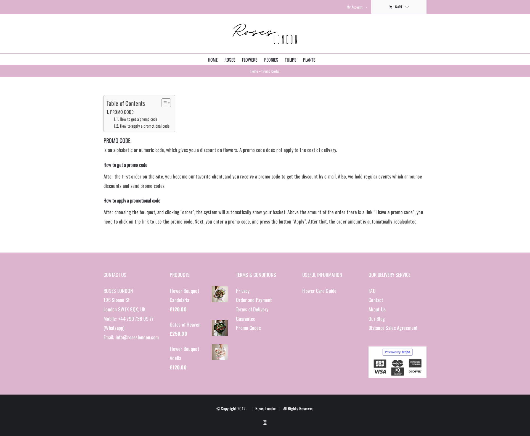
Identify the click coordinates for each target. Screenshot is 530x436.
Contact (376, 299)
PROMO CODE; (122, 112)
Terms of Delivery (252, 309)
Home (254, 71)
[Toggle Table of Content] (163, 102)
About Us (377, 309)
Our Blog (377, 318)
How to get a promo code (138, 119)
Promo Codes (248, 327)
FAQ (372, 290)
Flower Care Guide (319, 290)
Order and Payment (254, 299)
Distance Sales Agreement (393, 327)
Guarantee (245, 318)
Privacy (243, 290)
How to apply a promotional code (144, 126)
